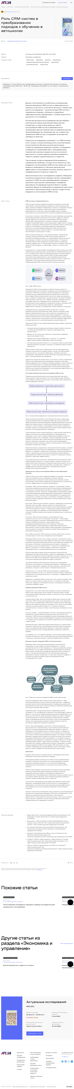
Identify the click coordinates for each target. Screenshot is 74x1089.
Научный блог (50, 1058)
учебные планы (44, 64)
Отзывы (19, 1069)
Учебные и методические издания (50, 1063)
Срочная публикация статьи (36, 1064)
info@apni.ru (39, 869)
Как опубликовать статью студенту (35, 1053)
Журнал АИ (20, 1052)
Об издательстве (51, 1067)
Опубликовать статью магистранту (34, 1059)
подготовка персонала (32, 64)
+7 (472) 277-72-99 (67, 1052)
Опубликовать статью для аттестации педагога (34, 1071)
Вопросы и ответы (51, 1052)
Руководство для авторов (21, 1061)
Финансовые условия (20, 1065)
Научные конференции (21, 1056)
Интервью (49, 1055)
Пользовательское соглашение (37, 1086)
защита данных (55, 62)
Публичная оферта (51, 1086)
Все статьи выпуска (67, 943)
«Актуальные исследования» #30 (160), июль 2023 (41, 54)
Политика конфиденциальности (20, 1086)
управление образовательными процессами (37, 62)
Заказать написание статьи (36, 1077)
